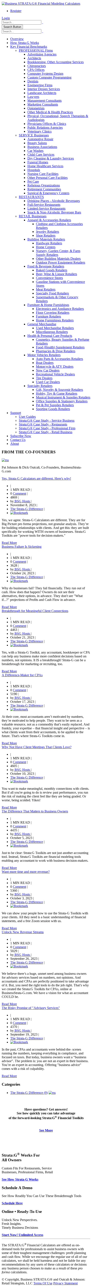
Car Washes (35, 150)
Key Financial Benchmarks (28, 46)
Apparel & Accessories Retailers (49, 220)
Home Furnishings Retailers (55, 320)
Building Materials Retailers (46, 239)
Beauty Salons (37, 143)
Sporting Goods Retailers (53, 409)
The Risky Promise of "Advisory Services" (31, 1008)
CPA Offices (36, 70)
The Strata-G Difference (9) (29, 1092)
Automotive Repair (40, 139)
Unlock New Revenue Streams (23, 932)
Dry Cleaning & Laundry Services (50, 158)
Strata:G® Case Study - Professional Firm (47, 428)
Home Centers (45, 247)
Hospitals (33, 170)
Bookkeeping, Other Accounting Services (55, 62)
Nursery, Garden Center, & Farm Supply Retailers (58, 253)
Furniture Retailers (48, 316)
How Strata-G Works (24, 43)
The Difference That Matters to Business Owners (35, 811)
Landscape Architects (41, 93)
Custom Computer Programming (49, 77)
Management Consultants (44, 100)
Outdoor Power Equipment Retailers (60, 262)
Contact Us (17, 440)
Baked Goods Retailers (51, 270)
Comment (19, 493)
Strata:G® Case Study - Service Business (46, 420)
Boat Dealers (44, 362)
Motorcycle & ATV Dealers (54, 366)
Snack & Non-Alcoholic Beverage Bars (54, 212)
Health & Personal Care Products (49, 335)
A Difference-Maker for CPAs (22, 675)
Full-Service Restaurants (43, 204)
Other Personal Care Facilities (47, 177)
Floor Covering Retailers (52, 312)
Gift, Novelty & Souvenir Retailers (59, 389)
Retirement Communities (44, 189)
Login (6, 18)
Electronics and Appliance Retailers (60, 309)
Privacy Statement (65, 1283)
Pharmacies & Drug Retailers (55, 351)
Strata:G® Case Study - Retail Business (45, 432)
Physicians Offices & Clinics (46, 123)
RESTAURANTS (31, 197)
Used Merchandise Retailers (55, 328)
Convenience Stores (49, 278)
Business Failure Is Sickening (22, 546)
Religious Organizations (43, 185)
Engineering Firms (39, 85)
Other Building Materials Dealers (58, 258)
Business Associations (42, 147)
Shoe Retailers (45, 235)
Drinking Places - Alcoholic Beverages (53, 201)
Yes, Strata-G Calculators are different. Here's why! (36, 478)
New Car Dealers (47, 370)
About (14, 443)
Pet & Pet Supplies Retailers (55, 405)
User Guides (27, 416)
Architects (34, 58)
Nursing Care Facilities (42, 174)
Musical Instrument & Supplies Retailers (63, 397)
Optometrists (36, 108)
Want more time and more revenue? (26, 871)
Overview (17, 39)
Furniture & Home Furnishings (48, 305)
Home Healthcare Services (45, 166)
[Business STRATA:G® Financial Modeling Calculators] (41, 3)
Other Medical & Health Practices (50, 112)
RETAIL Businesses (32, 216)
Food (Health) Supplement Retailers (60, 347)
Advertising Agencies (41, 54)
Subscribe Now (20, 436)
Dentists (32, 81)
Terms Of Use (42, 1283)
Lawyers (33, 97)
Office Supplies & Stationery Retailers (62, 401)
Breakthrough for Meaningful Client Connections (35, 611)
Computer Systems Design (45, 73)
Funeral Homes (37, 162)
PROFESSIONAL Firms (36, 50)
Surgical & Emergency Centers (48, 193)
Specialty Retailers (39, 386)
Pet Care (33, 181)
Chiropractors (36, 66)
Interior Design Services (43, 89)
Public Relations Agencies (45, 127)
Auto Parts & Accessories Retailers (59, 359)
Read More (9, 543)
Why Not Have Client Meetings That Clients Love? (36, 747)
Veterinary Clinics (39, 131)
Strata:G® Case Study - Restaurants (43, 424)
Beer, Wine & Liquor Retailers (56, 274)
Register (15, 11)
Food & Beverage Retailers (45, 266)
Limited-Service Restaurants (46, 208)
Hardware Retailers (49, 243)
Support (15, 413)
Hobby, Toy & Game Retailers (56, 393)
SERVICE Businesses (34, 135)
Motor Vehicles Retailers (44, 355)
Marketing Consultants (42, 104)
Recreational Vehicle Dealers (55, 374)
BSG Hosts (22, 501)
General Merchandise (41, 324)
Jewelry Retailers (47, 231)
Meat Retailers (45, 289)
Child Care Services (40, 154)
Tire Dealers (44, 378)
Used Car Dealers (48, 382)
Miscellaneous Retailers (52, 332)
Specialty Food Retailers (52, 293)
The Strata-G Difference (26, 509)
